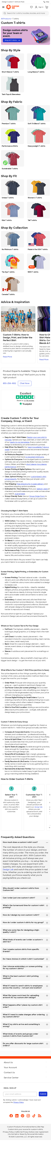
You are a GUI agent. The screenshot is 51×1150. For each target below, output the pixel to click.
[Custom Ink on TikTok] (34, 1115)
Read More (7, 357)
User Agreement (41, 1132)
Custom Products (14, 1127)
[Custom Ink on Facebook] (11, 1115)
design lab (38, 807)
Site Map (40, 1127)
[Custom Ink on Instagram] (28, 1115)
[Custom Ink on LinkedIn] (17, 1115)
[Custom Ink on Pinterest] (22, 1115)
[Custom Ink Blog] (39, 1115)
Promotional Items (29, 1127)
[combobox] (25, 13)
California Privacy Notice (24, 1132)
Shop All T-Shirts (11, 40)
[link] (12, 7)
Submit (43, 1094)
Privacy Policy (8, 1132)
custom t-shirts (37, 1129)
